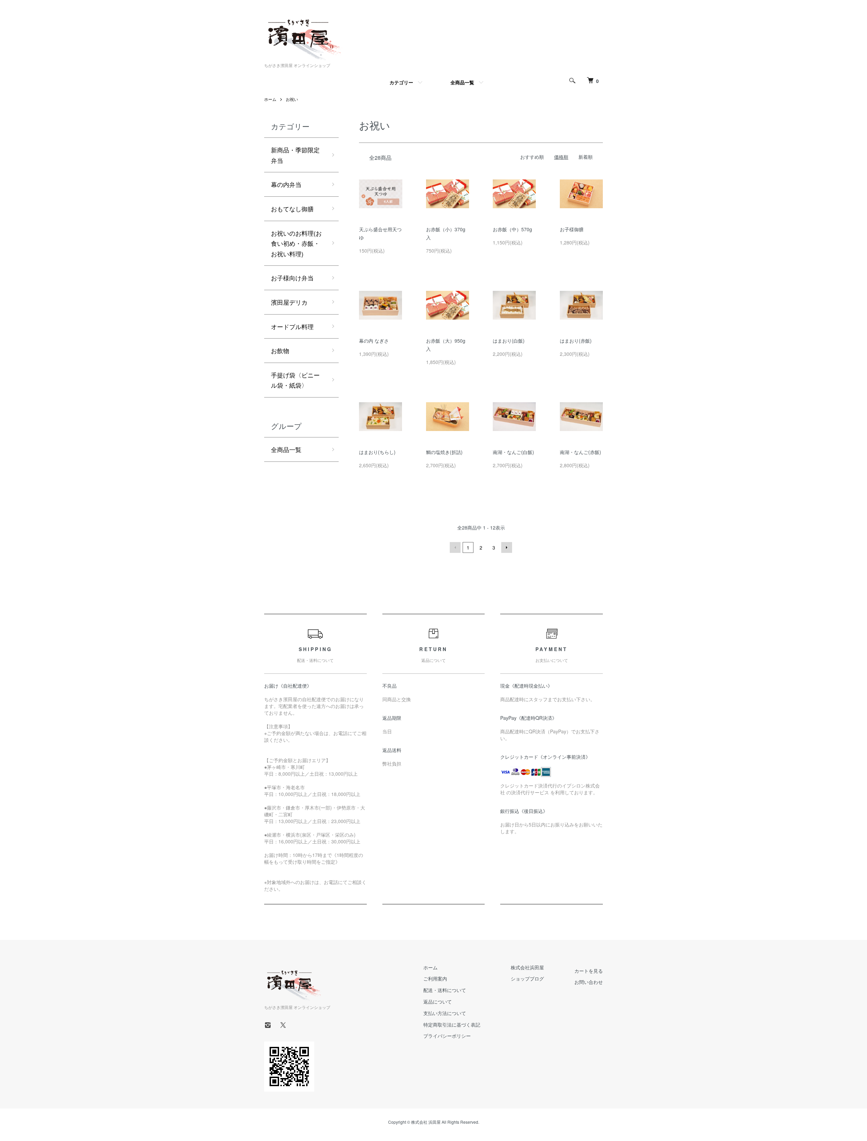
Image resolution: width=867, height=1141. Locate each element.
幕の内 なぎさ (374, 340)
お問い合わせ (588, 981)
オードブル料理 (292, 326)
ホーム (270, 99)
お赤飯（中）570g (512, 229)
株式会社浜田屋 (527, 967)
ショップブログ (527, 978)
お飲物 (280, 350)
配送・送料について (444, 990)
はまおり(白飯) (509, 340)
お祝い (292, 99)
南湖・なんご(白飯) (513, 452)
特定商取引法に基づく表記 (451, 1024)
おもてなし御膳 (292, 208)
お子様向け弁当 (292, 277)
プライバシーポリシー (447, 1035)
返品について (437, 1001)
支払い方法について (444, 1013)
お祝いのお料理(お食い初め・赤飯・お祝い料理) (296, 243)
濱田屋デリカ (289, 302)
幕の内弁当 (286, 184)
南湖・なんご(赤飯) (580, 452)
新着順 (585, 156)
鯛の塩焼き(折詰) (444, 452)
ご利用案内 (435, 978)
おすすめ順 (532, 156)
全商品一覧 (462, 82)
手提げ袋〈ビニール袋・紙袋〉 (295, 380)
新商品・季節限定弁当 (295, 155)
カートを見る (588, 970)
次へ (506, 547)
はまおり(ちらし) (377, 452)
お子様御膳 (572, 229)
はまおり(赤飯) (576, 340)
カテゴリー (401, 82)
